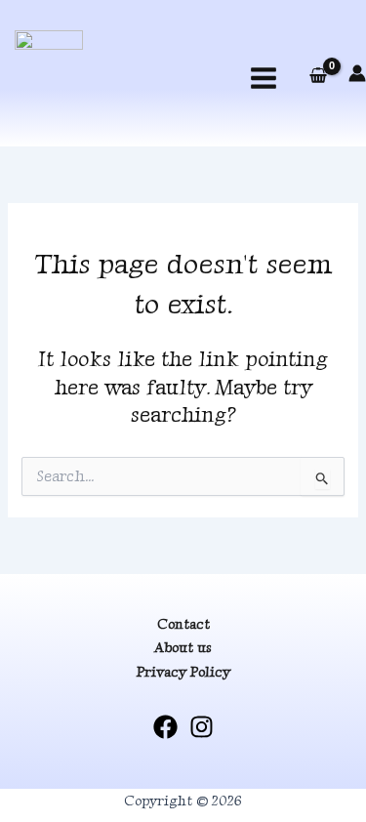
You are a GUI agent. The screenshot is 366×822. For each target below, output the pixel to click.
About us (183, 647)
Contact (183, 624)
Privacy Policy (183, 671)
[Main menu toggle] (263, 78)
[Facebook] (165, 727)
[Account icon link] (357, 73)
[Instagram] (201, 727)
